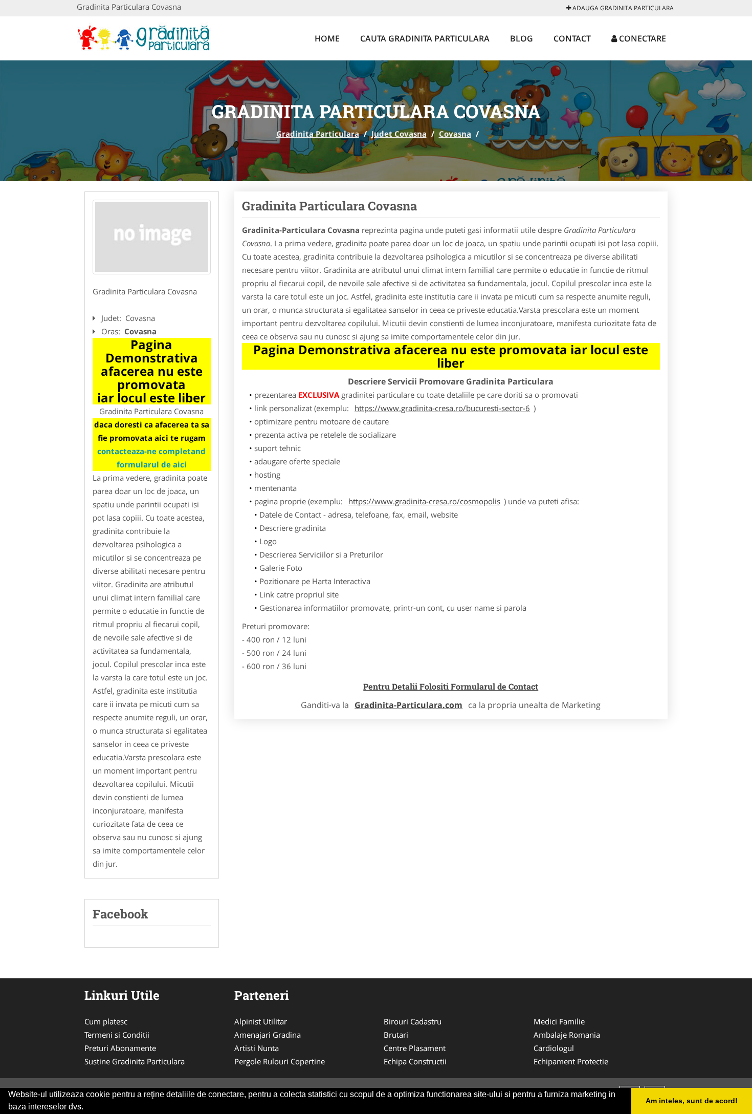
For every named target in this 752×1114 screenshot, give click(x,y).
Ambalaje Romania (567, 1035)
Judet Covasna (399, 133)
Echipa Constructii (415, 1061)
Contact (572, 38)
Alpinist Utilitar (260, 1021)
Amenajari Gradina (267, 1035)
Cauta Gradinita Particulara (425, 38)
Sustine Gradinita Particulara (134, 1061)
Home (327, 38)
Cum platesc (105, 1021)
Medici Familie (559, 1021)
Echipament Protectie (571, 1061)
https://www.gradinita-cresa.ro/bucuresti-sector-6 (442, 408)
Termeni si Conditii (116, 1035)
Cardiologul (554, 1048)
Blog (521, 38)
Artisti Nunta (256, 1048)
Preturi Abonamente (120, 1048)
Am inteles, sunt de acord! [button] (692, 1101)
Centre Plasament (415, 1048)
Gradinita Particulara (317, 133)
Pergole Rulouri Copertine (279, 1061)
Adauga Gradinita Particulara (622, 8)
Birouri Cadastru (412, 1021)
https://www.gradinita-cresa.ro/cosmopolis (424, 501)
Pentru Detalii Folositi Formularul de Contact (450, 686)
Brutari (396, 1035)
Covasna (455, 133)
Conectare (641, 38)
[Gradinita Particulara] (144, 37)
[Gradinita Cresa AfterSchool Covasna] (152, 237)
